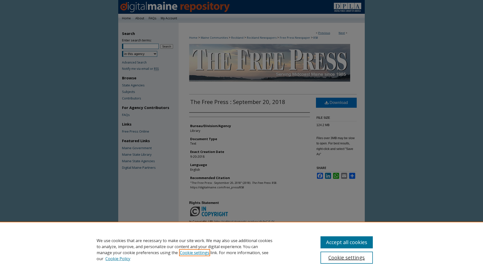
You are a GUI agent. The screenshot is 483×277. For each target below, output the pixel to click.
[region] (241, 249)
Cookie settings (194, 252)
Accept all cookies (346, 242)
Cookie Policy (117, 258)
